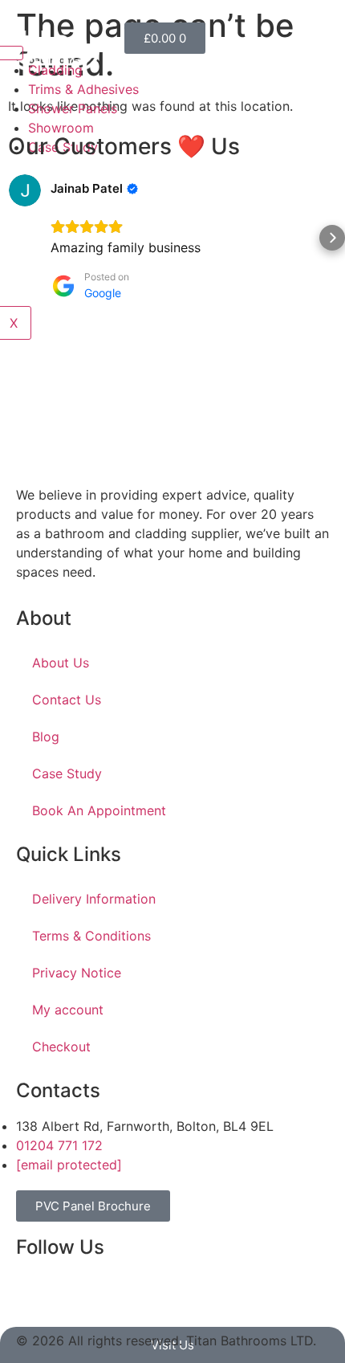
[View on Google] (25, 190)
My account (68, 1010)
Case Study (67, 773)
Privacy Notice (76, 973)
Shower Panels (72, 108)
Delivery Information (94, 899)
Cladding (55, 70)
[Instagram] (80, 1293)
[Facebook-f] (36, 1293)
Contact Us (66, 700)
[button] (13, 238)
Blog (45, 736)
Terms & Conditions (91, 936)
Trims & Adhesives (83, 89)
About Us (60, 663)
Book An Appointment (99, 810)
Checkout (61, 1047)
